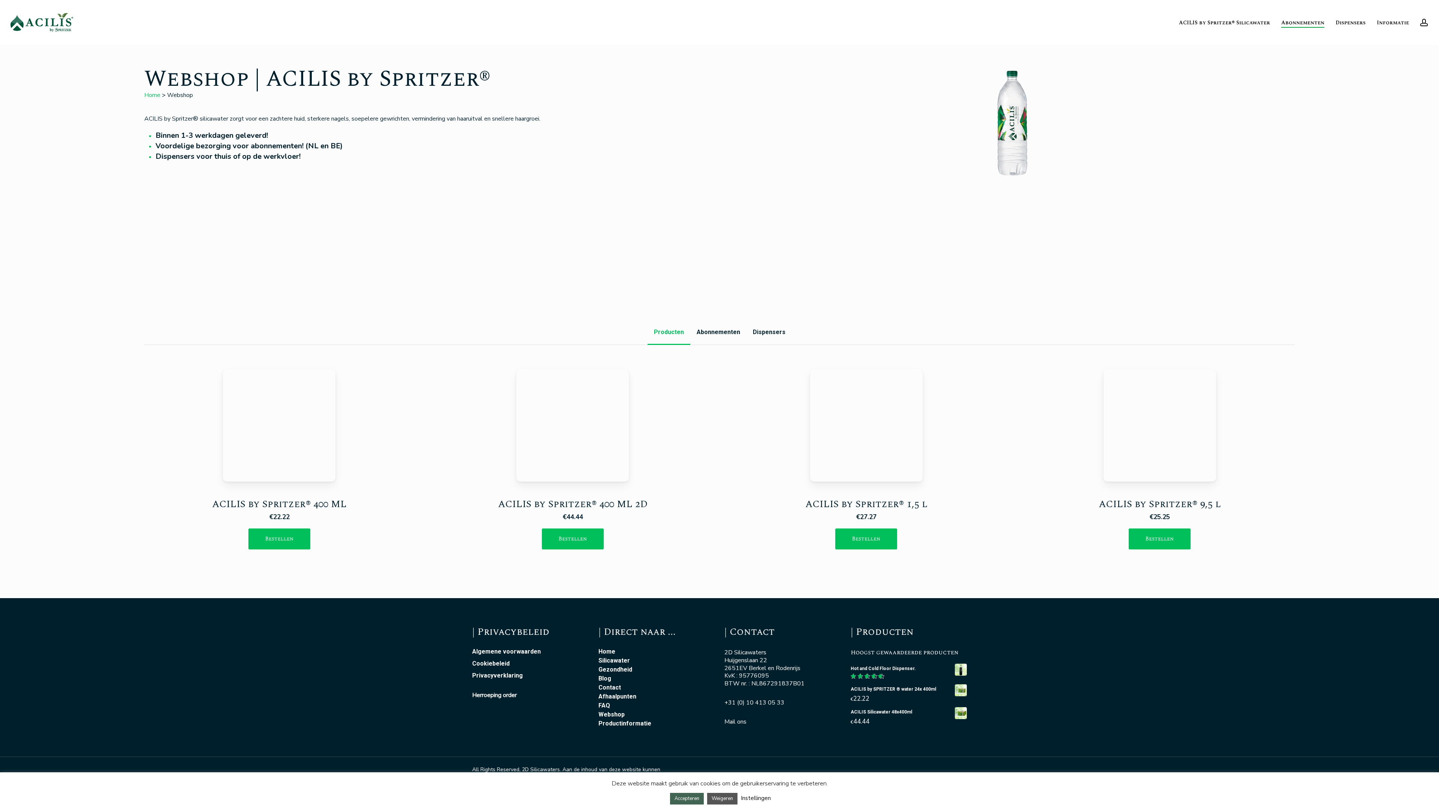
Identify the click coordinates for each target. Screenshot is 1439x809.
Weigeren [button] (722, 798)
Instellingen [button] (756, 798)
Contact (609, 688)
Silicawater (614, 661)
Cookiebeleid (491, 664)
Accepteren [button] (687, 798)
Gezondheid (615, 670)
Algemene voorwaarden (506, 652)
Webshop (611, 715)
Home (152, 95)
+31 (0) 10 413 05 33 (754, 703)
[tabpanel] (719, 466)
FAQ (604, 706)
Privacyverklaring (497, 676)
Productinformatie (624, 724)
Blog (604, 679)
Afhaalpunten (617, 697)
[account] (1424, 23)
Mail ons (735, 722)
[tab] (669, 332)
